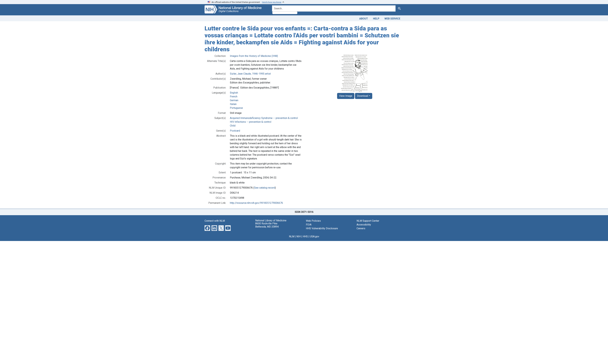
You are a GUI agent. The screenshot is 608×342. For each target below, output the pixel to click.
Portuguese (236, 107)
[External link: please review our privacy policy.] (207, 227)
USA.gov (314, 236)
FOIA (308, 224)
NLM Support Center (368, 220)
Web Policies (313, 220)
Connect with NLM (215, 220)
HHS (305, 236)
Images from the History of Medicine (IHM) (254, 55)
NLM (291, 236)
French (233, 96)
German (234, 100)
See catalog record (264, 187)
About (363, 18)
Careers (361, 228)
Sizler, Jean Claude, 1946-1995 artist (250, 73)
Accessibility (364, 224)
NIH (298, 236)
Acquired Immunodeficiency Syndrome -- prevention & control (264, 118)
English (234, 92)
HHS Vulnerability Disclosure (322, 228)
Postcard (235, 130)
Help (376, 18)
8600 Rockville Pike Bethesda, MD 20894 (267, 225)
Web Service (392, 18)
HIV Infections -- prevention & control (250, 121)
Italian (233, 104)
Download (362, 95)
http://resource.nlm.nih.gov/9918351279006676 (256, 202)
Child (232, 125)
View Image (345, 95)
